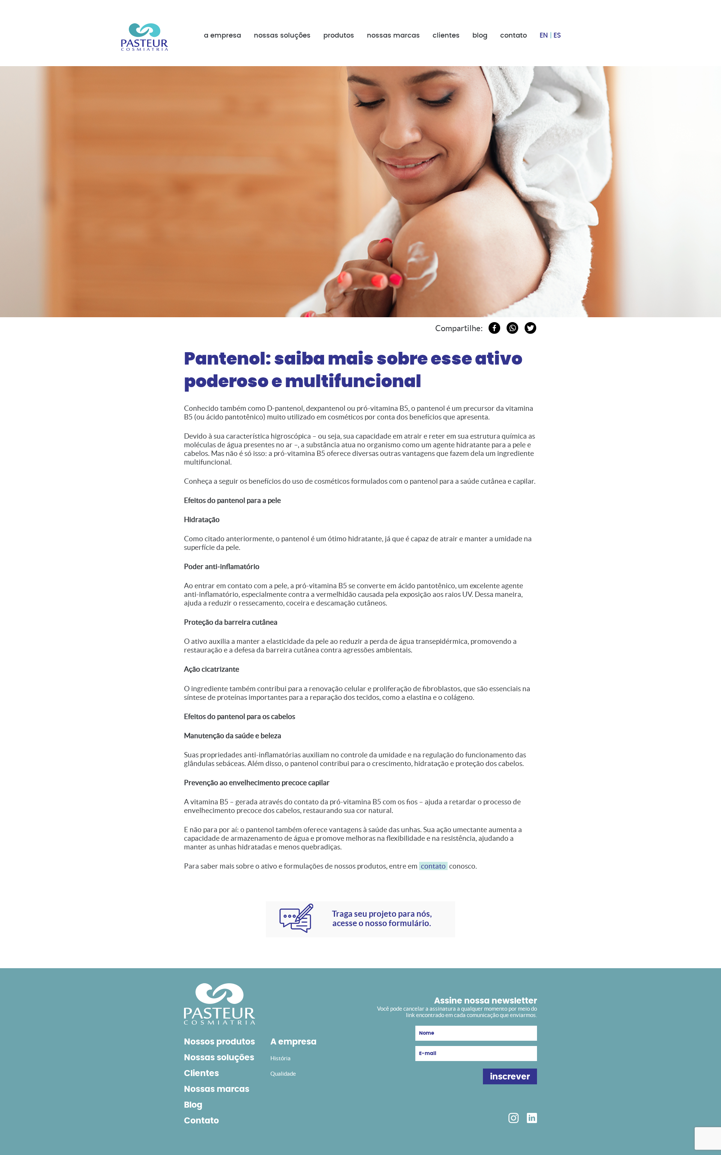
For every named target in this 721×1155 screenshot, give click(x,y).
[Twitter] (530, 328)
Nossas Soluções (282, 35)
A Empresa (222, 35)
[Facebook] (494, 328)
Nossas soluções (219, 1058)
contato (433, 866)
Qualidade (283, 1073)
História (280, 1058)
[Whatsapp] (512, 328)
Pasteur (144, 37)
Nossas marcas (216, 1089)
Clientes (446, 35)
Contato (513, 35)
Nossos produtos (219, 1042)
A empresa (293, 1042)
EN (544, 35)
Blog (479, 35)
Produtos (338, 35)
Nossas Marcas (393, 35)
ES (557, 35)
